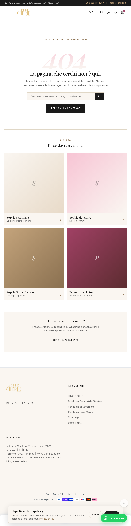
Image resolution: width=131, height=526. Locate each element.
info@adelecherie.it (116, 3)
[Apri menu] (8, 12)
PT (23, 403)
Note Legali (74, 417)
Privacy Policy (75, 395)
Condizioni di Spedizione (81, 406)
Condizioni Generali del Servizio (85, 401)
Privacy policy (46, 519)
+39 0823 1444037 (94, 3)
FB (7, 403)
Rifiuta (95, 514)
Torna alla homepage (65, 108)
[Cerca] (101, 12)
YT (32, 403)
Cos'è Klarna (75, 422)
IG (16, 403)
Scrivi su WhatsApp (66, 340)
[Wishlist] (115, 12)
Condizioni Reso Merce (80, 412)
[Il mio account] (108, 12)
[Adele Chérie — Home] (23, 12)
